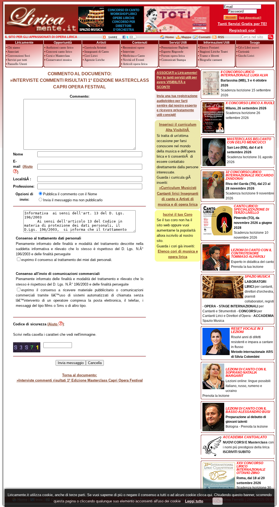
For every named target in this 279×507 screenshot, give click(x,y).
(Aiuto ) (55, 324)
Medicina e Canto (134, 55)
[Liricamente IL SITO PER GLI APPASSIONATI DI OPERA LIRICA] (41, 31)
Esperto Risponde (172, 51)
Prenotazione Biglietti (174, 47)
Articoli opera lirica (135, 63)
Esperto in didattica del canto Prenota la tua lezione (252, 258)
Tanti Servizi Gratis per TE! (242, 24)
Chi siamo (14, 47)
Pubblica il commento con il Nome (70, 194)
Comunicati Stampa (173, 59)
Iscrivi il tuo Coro (177, 214)
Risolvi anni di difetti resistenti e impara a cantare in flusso (252, 342)
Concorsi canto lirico (59, 51)
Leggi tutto (194, 501)
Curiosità (243, 51)
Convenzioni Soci (19, 55)
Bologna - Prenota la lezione (248, 418)
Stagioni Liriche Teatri (214, 51)
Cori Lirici (91, 55)
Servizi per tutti (17, 59)
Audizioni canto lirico (60, 47)
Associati (13, 51)
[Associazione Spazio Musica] (111, 31)
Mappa (186, 37)
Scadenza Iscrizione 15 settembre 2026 (246, 83)
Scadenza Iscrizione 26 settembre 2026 (250, 110)
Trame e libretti (209, 55)
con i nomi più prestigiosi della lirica (248, 445)
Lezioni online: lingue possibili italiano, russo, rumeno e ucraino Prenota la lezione (236, 382)
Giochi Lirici (246, 55)
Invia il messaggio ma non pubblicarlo (72, 200)
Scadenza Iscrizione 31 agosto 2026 (249, 150)
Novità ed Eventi (133, 59)
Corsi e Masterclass (58, 55)
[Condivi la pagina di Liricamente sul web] (119, 38)
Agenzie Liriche (94, 59)
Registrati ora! (242, 30)
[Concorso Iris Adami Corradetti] (177, 31)
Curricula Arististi (95, 47)
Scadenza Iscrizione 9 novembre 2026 (250, 185)
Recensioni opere (133, 47)
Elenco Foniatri (209, 47)
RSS (221, 37)
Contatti (204, 37)
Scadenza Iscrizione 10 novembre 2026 (253, 222)
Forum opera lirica (173, 55)
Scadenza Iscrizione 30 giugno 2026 (253, 478)
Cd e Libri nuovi (248, 47)
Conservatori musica (59, 59)
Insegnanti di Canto (96, 51)
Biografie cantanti (211, 59)
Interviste (129, 51)
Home (169, 37)
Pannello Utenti (17, 63)
